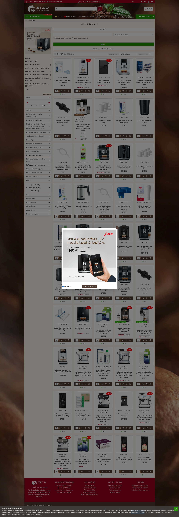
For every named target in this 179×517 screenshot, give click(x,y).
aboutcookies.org (36, 514)
